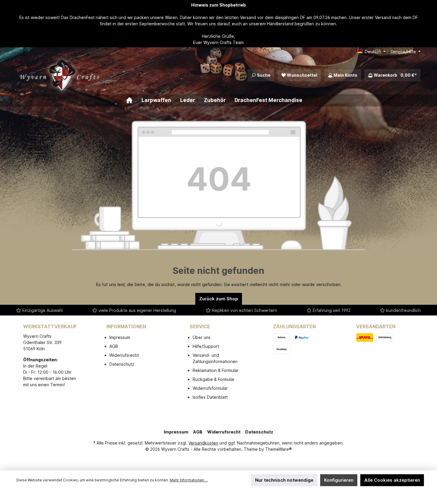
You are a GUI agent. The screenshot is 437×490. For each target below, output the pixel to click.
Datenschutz (121, 364)
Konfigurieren (338, 480)
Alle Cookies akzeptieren (392, 480)
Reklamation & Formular (215, 370)
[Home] (134, 100)
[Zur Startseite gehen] (61, 75)
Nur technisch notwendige (284, 480)
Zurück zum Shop (218, 298)
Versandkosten (203, 442)
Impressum (119, 337)
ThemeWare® (278, 449)
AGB (113, 346)
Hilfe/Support (206, 346)
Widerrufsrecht (124, 355)
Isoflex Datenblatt (210, 397)
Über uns (201, 337)
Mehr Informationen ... (189, 480)
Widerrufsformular (210, 388)
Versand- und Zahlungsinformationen (215, 358)
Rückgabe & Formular (214, 379)
